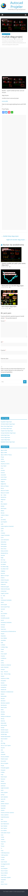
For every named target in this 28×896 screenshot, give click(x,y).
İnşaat (2, 649)
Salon (2, 790)
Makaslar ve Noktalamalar (7, 691)
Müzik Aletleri (4, 738)
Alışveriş (3, 461)
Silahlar (3, 810)
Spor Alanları (4, 821)
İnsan (2, 651)
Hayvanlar (3, 636)
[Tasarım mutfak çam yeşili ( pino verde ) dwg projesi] (11, 248)
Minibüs (3, 712)
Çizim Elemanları (5, 539)
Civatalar (3, 533)
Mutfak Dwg (4, 734)
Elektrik (2, 577)
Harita (2, 620)
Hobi (2, 642)
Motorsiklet (3, 723)
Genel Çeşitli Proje (5, 607)
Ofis (2, 741)
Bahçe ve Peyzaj (4, 486)
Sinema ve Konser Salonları (7, 812)
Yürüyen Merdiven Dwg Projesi (8, 433)
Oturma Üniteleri (5, 756)
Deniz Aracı (3, 548)
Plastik (2, 765)
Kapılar (2, 676)
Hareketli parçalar (5, 618)
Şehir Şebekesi (4, 797)
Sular (2, 835)
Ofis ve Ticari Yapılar (6, 745)
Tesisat (2, 846)
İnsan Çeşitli (4, 653)
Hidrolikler (3, 640)
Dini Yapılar (3, 562)
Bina (2, 501)
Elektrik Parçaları (5, 580)
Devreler (3, 555)
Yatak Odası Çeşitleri (6, 877)
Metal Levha (4, 707)
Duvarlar (3, 573)
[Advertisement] (14, 61)
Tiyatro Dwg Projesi (5, 439)
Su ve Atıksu (4, 830)
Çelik (2, 524)
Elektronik (3, 584)
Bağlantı (3, 481)
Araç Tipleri (3, 466)
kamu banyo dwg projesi (9, 306)
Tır (1, 848)
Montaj (2, 718)
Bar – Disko (3, 495)
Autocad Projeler (16, 4)
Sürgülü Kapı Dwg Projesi (7, 430)
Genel (2, 602)
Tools (2, 850)
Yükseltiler (3, 879)
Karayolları (3, 680)
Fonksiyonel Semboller (6, 600)
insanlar (3, 656)
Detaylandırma (4, 553)
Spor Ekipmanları (5, 823)
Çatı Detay (3, 519)
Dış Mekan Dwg (4, 566)
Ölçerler (3, 747)
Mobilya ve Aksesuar (6, 716)
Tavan (2, 844)
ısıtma (2, 662)
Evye (2, 598)
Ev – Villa (3, 595)
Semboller (3, 806)
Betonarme (3, 497)
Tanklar (2, 839)
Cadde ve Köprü (5, 515)
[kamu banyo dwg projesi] (9, 291)
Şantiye (2, 794)
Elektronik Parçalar (5, 589)
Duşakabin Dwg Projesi (6, 421)
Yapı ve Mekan (4, 873)
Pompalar (3, 770)
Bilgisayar (3, 499)
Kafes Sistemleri (5, 667)
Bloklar (2, 510)
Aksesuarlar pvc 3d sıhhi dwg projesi (13, 286)
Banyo (2, 488)
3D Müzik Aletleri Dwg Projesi (8, 424)
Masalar (3, 698)
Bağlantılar (3, 484)
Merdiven (3, 700)
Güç (2, 611)
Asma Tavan (4, 477)
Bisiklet (2, 506)
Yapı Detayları (4, 868)
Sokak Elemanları (5, 817)
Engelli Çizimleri (5, 593)
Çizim (2, 537)
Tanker (2, 837)
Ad (2, 342)
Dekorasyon (3, 544)
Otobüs (2, 752)
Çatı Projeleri (4, 522)
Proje (2, 774)
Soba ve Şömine (4, 814)
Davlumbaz (3, 542)
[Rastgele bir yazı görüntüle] (25, 14)
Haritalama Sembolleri (6, 622)
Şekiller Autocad (5, 803)
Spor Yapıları (4, 828)
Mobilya (3, 714)
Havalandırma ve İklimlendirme (8, 631)
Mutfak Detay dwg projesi (10, 236)
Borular (2, 513)
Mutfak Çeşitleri (4, 732)
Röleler (2, 781)
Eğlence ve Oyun (5, 575)
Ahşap (2, 457)
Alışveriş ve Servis (5, 463)
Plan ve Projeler (4, 763)
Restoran (3, 779)
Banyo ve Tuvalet (6, 34)
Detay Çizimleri (4, 551)
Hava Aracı (3, 629)
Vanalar (3, 866)
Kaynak (2, 683)
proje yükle (5, 101)
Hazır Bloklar (4, 638)
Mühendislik (4, 725)
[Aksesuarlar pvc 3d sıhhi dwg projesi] (10, 270)
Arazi (2, 468)
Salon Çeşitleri (4, 792)
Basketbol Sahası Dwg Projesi (8, 442)
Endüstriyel (3, 591)
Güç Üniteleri (4, 613)
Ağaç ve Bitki (4, 452)
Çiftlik (2, 528)
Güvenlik (3, 615)
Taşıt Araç (3, 841)
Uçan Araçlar (4, 861)
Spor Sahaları (4, 826)
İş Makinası (3, 658)
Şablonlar (3, 785)
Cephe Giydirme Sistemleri (7, 526)
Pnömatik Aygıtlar (5, 768)
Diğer (2, 557)
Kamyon (3, 669)
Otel (2, 750)
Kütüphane (3, 687)
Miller (2, 709)
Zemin (2, 882)
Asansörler (3, 475)
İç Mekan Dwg (4, 647)
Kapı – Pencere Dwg (5, 674)
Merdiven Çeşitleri (5, 703)
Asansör (3, 472)
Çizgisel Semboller (5, 535)
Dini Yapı (3, 560)
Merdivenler (4, 705)
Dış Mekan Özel (4, 568)
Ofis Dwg (3, 743)
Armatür (3, 470)
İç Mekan (3, 645)
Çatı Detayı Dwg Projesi (6, 428)
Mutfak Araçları (4, 730)
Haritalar (3, 624)
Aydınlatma (3, 479)
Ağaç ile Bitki (4, 450)
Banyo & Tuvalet (5, 490)
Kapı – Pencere (4, 671)
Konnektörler (4, 685)
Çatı (2, 517)
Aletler (2, 459)
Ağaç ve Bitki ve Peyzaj (6, 454)
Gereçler (3, 609)
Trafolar (3, 857)
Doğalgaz (3, 571)
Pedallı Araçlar (4, 759)
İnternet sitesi (4, 358)
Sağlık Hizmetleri (5, 788)
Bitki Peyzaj (3, 508)
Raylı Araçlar (4, 776)
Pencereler (3, 761)
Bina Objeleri (4, 504)
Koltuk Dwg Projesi (5, 435)
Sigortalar (3, 808)
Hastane (3, 627)
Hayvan (2, 633)
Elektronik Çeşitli (5, 586)
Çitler (2, 530)
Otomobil (3, 754)
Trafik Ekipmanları (5, 853)
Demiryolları (4, 546)
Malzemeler (4, 696)
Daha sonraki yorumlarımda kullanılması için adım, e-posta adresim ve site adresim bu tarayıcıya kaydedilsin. (13, 370)
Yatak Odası (4, 875)
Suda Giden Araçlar (5, 832)
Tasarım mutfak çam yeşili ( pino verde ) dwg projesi (14, 264)
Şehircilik (3, 799)
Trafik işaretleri (4, 855)
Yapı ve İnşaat (4, 870)
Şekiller (2, 801)
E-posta (3, 350)
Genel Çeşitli (4, 604)
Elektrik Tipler (4, 582)
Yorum (3, 321)
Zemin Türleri (4, 884)
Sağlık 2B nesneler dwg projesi (16, 240)
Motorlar (3, 721)
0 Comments (18, 39)
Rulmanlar (3, 783)
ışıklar (2, 660)
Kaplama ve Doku (5, 678)
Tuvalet (2, 859)
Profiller (3, 772)
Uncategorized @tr (5, 864)
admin (12, 39)
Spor (2, 819)
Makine (2, 694)
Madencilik (3, 689)
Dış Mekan (3, 564)
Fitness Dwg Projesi (5, 437)
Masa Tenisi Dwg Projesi (6, 426)
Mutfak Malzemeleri (5, 736)
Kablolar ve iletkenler (6, 665)
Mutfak (2, 727)
